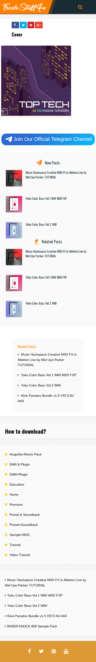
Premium (16, 504)
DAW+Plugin (19, 474)
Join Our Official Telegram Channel (53, 139)
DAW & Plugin (20, 464)
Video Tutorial (20, 555)
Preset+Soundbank (24, 525)
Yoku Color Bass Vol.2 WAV (41, 224)
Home (14, 494)
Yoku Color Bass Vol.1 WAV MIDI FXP (46, 198)
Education (17, 484)
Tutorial (15, 545)
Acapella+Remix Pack (25, 454)
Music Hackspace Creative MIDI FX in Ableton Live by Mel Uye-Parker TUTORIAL (47, 360)
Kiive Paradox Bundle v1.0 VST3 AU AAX (37, 616)
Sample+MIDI (20, 535)
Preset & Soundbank (25, 515)
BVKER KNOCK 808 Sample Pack (32, 626)
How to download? (25, 431)
